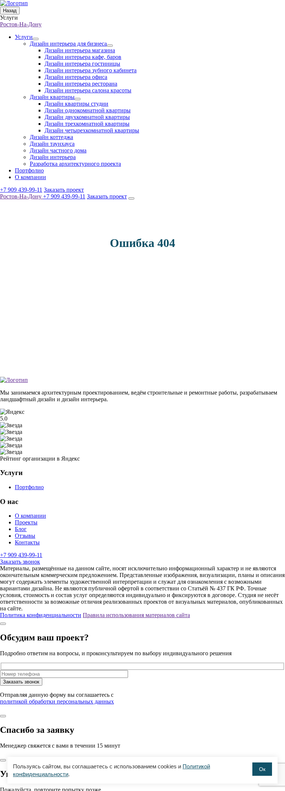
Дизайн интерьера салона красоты (88, 90)
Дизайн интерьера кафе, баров (83, 57)
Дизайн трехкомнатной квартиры (87, 124)
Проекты (26, 522)
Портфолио (29, 170)
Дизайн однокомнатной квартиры (88, 110)
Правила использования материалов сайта (136, 615)
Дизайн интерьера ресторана (81, 83)
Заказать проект (64, 190)
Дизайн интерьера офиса (76, 77)
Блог (21, 529)
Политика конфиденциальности (40, 615)
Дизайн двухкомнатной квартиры (87, 117)
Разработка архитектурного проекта (75, 164)
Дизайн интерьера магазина (80, 50)
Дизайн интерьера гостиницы (82, 63)
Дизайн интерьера (53, 157)
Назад (10, 10)
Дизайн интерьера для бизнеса (68, 43)
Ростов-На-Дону (21, 24)
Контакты (27, 542)
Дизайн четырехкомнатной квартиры (92, 130)
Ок (262, 769)
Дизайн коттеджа (51, 137)
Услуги (24, 37)
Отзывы (25, 536)
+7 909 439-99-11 (21, 190)
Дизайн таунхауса (52, 144)
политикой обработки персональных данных (57, 701)
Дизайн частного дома (58, 150)
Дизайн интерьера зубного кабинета (91, 70)
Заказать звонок (20, 561)
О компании (30, 177)
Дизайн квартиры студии (76, 103)
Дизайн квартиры (52, 97)
